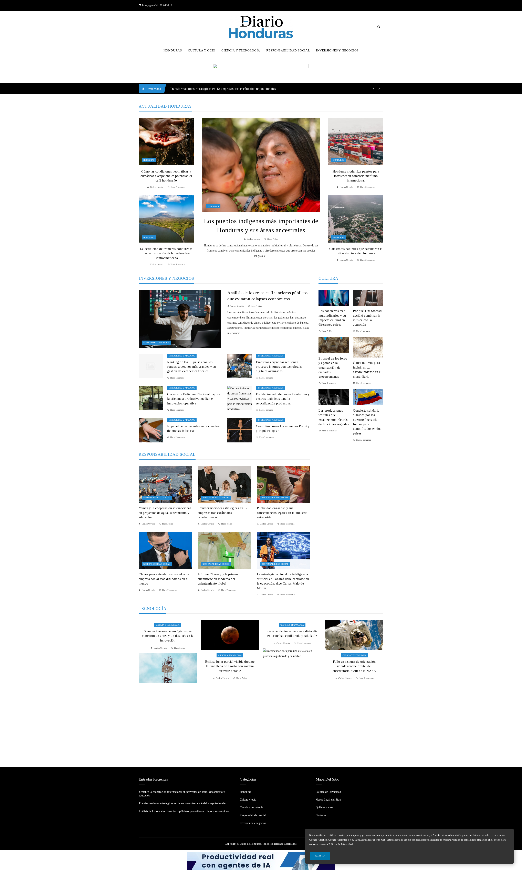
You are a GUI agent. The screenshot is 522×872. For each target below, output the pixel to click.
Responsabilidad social (156, 498)
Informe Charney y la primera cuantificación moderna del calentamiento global (218, 578)
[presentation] (373, 89)
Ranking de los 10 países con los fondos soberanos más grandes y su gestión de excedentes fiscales (191, 366)
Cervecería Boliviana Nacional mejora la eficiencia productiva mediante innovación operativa (193, 398)
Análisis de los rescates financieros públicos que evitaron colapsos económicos (224, 88)
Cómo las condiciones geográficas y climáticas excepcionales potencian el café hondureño (166, 176)
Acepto (320, 855)
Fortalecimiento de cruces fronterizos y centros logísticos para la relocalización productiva (283, 398)
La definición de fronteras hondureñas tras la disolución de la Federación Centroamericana (166, 253)
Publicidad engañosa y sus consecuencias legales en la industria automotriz (282, 512)
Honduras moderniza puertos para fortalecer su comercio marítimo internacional (356, 176)
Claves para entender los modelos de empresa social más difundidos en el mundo (164, 578)
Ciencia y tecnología (167, 655)
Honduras (213, 206)
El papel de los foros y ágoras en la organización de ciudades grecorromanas (333, 368)
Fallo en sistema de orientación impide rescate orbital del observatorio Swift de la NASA (292, 666)
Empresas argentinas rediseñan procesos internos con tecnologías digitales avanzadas (279, 366)
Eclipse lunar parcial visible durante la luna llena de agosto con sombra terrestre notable (167, 666)
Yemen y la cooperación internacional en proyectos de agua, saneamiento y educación (165, 512)
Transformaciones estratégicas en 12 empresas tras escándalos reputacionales (223, 512)
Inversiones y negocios (156, 342)
